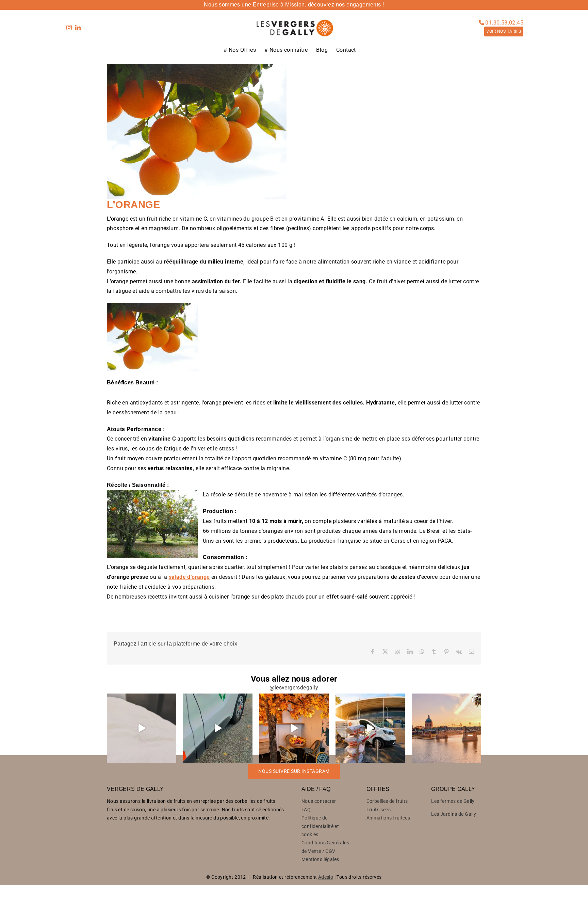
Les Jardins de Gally (453, 814)
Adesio (325, 877)
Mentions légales (320, 859)
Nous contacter (318, 801)
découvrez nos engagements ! (346, 4)
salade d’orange (189, 577)
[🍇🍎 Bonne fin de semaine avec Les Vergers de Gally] (141, 728)
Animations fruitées (388, 818)
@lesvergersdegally (294, 687)
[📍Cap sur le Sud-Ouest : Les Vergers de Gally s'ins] (446, 728)
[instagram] (69, 27)
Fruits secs (378, 809)
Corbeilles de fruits (387, 801)
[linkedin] (78, 27)
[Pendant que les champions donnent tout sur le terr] (370, 728)
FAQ (306, 809)
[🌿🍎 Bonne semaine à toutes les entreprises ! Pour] (217, 728)
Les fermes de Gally (453, 801)
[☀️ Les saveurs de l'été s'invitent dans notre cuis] (294, 728)
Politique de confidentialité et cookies (320, 826)
